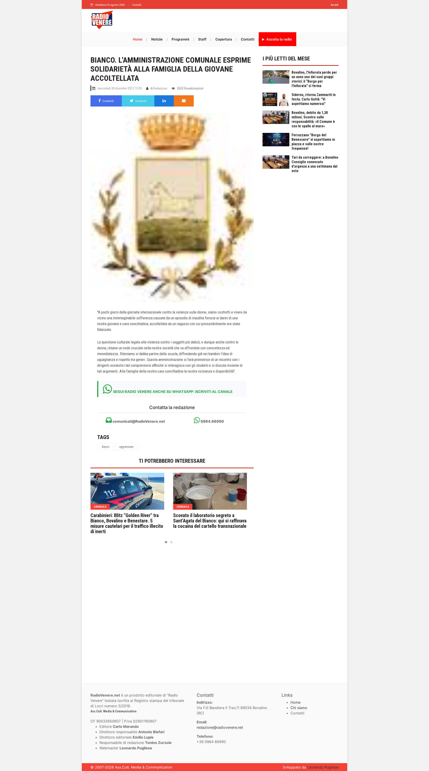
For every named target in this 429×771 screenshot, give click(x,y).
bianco (105, 446)
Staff (202, 39)
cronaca (100, 506)
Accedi (335, 4)
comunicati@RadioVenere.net (138, 421)
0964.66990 (212, 421)
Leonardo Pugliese (323, 767)
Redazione (160, 88)
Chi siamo (298, 707)
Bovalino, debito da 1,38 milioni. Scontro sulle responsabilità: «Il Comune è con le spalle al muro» (313, 119)
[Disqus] (172, 611)
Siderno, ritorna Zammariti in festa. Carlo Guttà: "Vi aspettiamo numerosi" (314, 99)
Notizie (157, 39)
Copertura (223, 39)
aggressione (126, 446)
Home (137, 39)
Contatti (136, 4)
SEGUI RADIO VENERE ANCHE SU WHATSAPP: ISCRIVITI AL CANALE (173, 391)
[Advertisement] (228, 19)
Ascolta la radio (278, 39)
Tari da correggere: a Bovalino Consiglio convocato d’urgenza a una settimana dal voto (315, 164)
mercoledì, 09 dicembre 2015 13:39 (119, 88)
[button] (166, 542)
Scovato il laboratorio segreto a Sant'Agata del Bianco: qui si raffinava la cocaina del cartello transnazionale (209, 521)
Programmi (180, 39)
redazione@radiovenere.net (220, 727)
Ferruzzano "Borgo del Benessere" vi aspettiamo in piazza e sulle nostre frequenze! (313, 142)
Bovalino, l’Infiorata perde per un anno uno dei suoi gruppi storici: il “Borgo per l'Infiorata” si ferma (314, 79)
